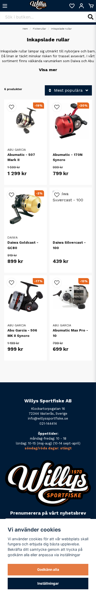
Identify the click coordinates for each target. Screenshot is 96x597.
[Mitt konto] (81, 6)
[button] (11, 107)
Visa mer (48, 69)
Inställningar (48, 583)
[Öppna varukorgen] (91, 6)
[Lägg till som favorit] (72, 6)
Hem (25, 28)
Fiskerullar (39, 28)
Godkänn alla (48, 569)
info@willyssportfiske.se (48, 418)
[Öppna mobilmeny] (5, 6)
